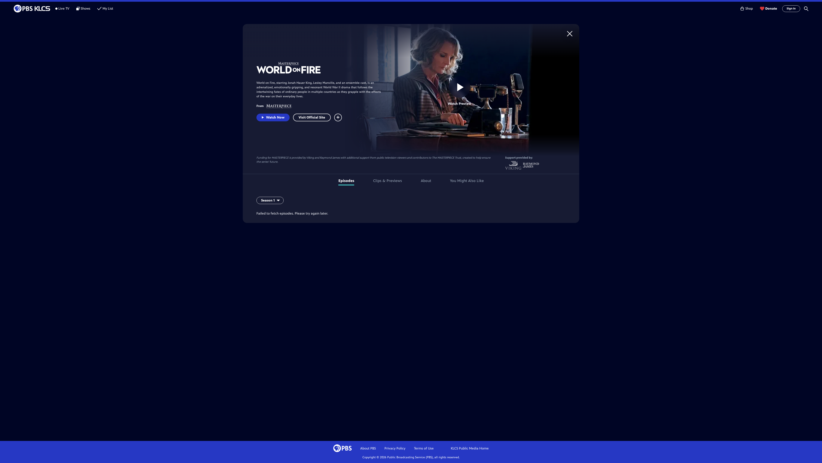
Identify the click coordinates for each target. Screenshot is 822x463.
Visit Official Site (312, 117)
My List (108, 8)
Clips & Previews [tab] (387, 180)
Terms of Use (424, 448)
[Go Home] (569, 33)
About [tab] (426, 180)
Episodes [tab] (346, 180)
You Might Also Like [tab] (467, 180)
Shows (85, 8)
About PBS (368, 448)
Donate (771, 8)
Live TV (63, 8)
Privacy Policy (394, 448)
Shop (749, 8)
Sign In (791, 8)
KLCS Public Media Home (470, 448)
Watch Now (275, 117)
